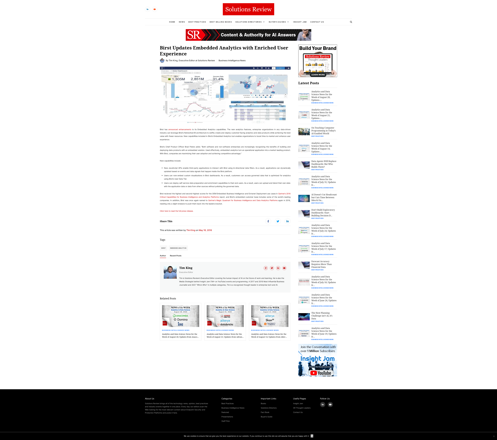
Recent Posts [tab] (175, 255)
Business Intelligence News (232, 60)
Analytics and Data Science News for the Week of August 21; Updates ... (321, 113)
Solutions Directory (269, 408)
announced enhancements (179, 129)
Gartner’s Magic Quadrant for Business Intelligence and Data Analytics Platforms (243, 200)
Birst (163, 248)
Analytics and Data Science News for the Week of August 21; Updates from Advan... (225, 335)
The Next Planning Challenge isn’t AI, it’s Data (321, 315)
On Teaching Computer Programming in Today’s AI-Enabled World (323, 130)
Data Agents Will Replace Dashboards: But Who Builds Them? (323, 164)
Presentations (227, 416)
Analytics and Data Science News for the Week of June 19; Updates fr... (324, 332)
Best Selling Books (221, 22)
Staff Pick (225, 421)
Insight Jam (300, 22)
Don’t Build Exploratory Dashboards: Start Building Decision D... (323, 212)
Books (263, 403)
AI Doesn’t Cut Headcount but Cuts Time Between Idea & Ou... (324, 197)
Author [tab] (163, 255)
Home (172, 22)
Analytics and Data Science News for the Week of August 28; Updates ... (321, 95)
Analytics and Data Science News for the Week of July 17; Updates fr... (323, 247)
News (182, 22)
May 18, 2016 (205, 230)
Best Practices (197, 22)
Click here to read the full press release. (176, 211)
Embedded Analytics (178, 248)
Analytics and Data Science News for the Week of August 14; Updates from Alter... (269, 335)
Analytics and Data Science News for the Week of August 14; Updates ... (321, 147)
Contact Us (317, 22)
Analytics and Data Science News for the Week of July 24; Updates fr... (323, 229)
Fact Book (265, 412)
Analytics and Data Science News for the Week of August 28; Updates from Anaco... (180, 335)
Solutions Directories (248, 22)
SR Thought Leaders (301, 408)
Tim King (173, 60)
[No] (493, 436)
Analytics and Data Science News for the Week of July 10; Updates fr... (323, 280)
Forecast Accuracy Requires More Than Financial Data (321, 264)
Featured (225, 412)
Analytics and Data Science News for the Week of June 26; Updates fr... (324, 299)
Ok (312, 436)
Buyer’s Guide (266, 416)
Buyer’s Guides (277, 22)
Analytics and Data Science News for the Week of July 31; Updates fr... (323, 180)
